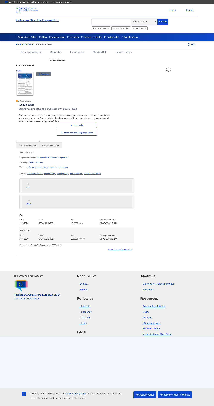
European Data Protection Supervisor (52, 157)
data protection (76, 174)
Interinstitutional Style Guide (157, 334)
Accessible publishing (154, 306)
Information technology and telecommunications (47, 167)
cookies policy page (75, 393)
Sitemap (83, 289)
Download (45, 74)
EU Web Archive (151, 328)
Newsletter (148, 289)
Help (193, 44)
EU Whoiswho (111, 37)
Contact (83, 284)
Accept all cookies (145, 394)
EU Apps (147, 317)
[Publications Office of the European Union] (27, 10)
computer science (35, 174)
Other (84, 323)
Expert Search (139, 28)
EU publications (129, 37)
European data (57, 37)
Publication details (27, 145)
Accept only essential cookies (175, 394)
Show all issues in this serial (120, 249)
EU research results (91, 37)
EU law (43, 37)
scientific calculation (92, 174)
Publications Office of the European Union (37, 20)
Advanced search (101, 28)
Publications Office (27, 37)
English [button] (190, 10)
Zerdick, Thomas (36, 162)
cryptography (63, 174)
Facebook (86, 312)
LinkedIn (85, 306)
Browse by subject (121, 28)
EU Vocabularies (151, 323)
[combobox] (111, 22)
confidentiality (50, 174)
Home (18, 71)
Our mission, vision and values (158, 284)
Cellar (146, 312)
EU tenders (73, 37)
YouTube (86, 317)
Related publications (50, 145)
